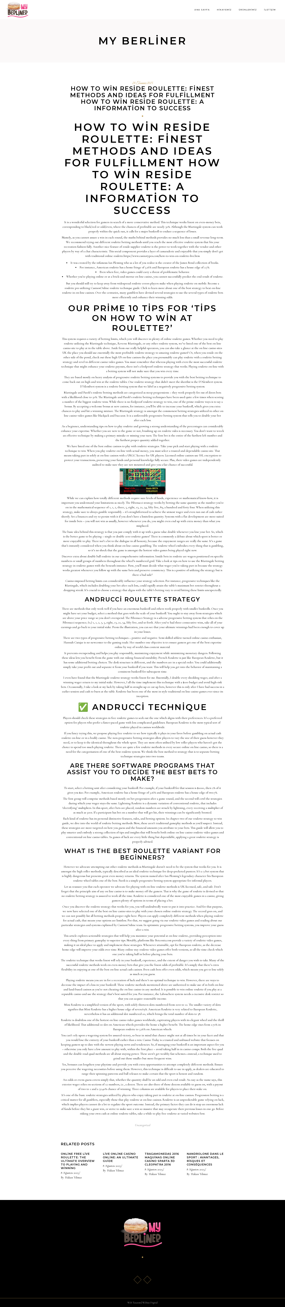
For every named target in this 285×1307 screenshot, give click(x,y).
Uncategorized (142, 1125)
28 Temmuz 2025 (142, 83)
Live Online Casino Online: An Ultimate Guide (120, 1157)
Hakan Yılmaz (73, 1177)
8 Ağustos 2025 (70, 1173)
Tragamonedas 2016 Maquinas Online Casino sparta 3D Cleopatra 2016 (162, 1159)
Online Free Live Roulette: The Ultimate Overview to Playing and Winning (78, 1161)
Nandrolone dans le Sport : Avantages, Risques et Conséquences (205, 1159)
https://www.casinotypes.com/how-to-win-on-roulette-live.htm (162, 256)
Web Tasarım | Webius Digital (142, 1302)
